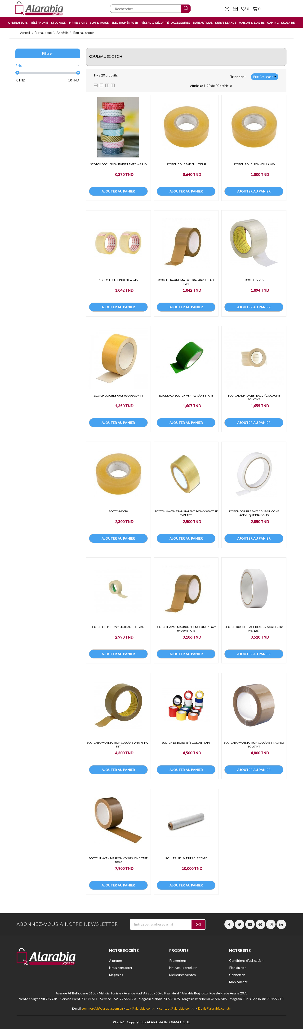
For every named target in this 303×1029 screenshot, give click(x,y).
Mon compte (238, 982)
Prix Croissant (263, 77)
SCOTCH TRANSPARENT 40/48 (118, 280)
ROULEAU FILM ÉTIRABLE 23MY (186, 858)
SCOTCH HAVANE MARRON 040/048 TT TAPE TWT (186, 282)
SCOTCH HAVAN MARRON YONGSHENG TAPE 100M (118, 860)
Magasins (116, 975)
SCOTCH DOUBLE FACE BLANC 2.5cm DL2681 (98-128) (254, 628)
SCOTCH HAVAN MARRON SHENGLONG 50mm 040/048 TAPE (186, 628)
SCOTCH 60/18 (254, 280)
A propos (116, 960)
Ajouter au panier (118, 191)
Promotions (178, 960)
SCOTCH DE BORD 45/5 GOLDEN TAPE (186, 742)
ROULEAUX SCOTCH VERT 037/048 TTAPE (186, 395)
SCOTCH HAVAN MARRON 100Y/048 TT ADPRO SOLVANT (254, 744)
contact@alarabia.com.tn (177, 1008)
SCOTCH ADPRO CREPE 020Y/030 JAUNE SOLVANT (254, 397)
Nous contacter (120, 968)
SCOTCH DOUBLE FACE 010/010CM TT (118, 395)
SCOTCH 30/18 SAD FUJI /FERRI (186, 164)
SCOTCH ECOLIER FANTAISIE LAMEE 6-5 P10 (118, 164)
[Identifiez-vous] (235, 9)
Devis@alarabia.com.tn (214, 1008)
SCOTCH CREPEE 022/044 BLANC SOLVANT (118, 627)
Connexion (237, 975)
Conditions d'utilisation (246, 960)
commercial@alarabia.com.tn (102, 1008)
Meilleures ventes (182, 975)
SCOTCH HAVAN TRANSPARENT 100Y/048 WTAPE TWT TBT (186, 513)
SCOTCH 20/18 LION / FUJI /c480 (254, 164)
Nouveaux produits (183, 968)
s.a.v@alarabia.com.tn (140, 1008)
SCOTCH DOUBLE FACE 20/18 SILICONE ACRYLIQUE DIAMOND (253, 513)
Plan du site (237, 968)
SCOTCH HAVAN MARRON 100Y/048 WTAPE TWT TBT (118, 744)
